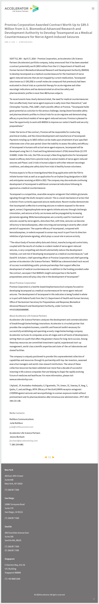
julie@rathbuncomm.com (21, 427)
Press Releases (26, 42)
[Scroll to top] (94, 598)
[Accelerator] (21, 8)
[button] (93, 8)
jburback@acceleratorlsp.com (24, 440)
